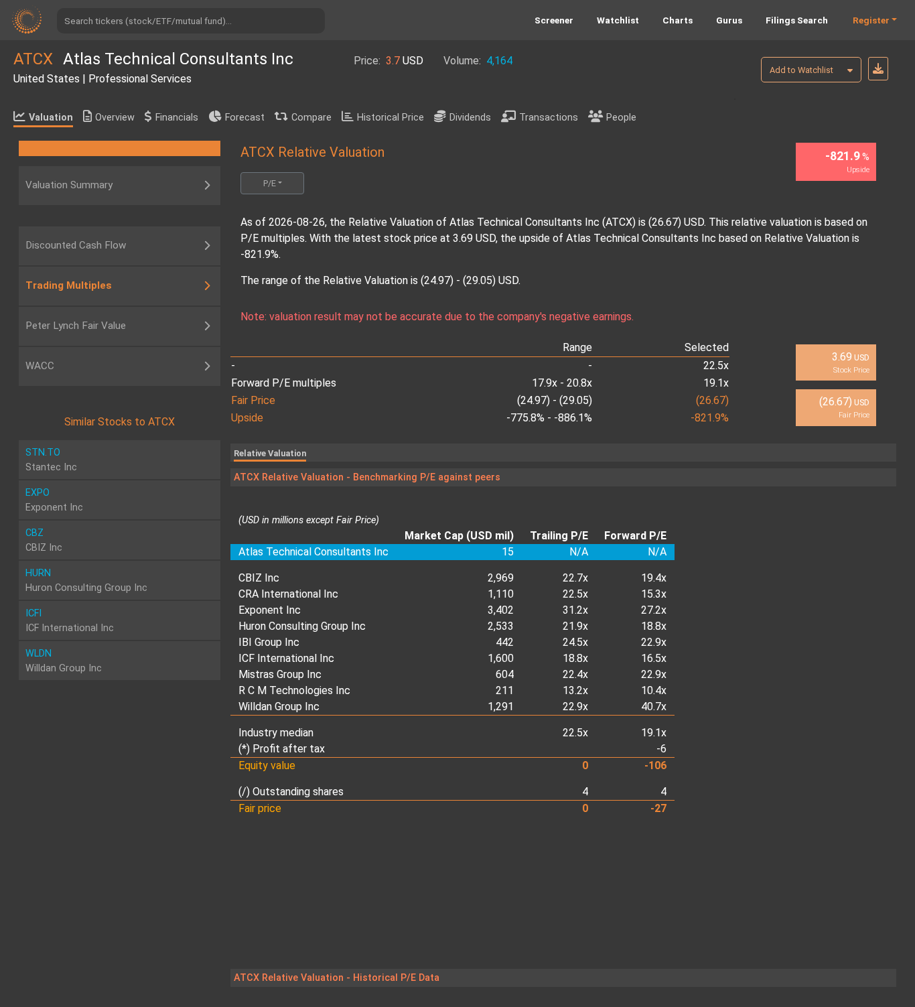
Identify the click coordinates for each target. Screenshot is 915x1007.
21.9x (575, 626)
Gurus (729, 20)
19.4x (653, 578)
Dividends (470, 117)
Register (871, 20)
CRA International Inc (288, 594)
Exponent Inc (269, 610)
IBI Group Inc (268, 642)
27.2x (653, 610)
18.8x (653, 626)
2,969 (501, 578)
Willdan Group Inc (279, 706)
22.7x (575, 578)
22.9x (653, 642)
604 (505, 674)
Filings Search (797, 20)
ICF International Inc (286, 658)
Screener (554, 20)
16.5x (653, 658)
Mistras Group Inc (280, 674)
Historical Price (390, 117)
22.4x (575, 674)
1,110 (501, 594)
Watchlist (618, 20)
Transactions (548, 117)
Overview (115, 117)
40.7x (653, 706)
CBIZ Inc (258, 578)
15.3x (653, 594)
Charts (677, 20)
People (621, 117)
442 (505, 642)
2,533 (501, 626)
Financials (176, 117)
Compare (311, 117)
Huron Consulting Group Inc (302, 626)
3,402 (501, 610)
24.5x (575, 642)
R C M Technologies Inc (294, 690)
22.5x (575, 594)
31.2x (575, 610)
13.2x (575, 690)
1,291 (501, 706)
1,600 (501, 658)
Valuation (51, 117)
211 (505, 690)
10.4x (653, 690)
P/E (269, 183)
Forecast (245, 117)
